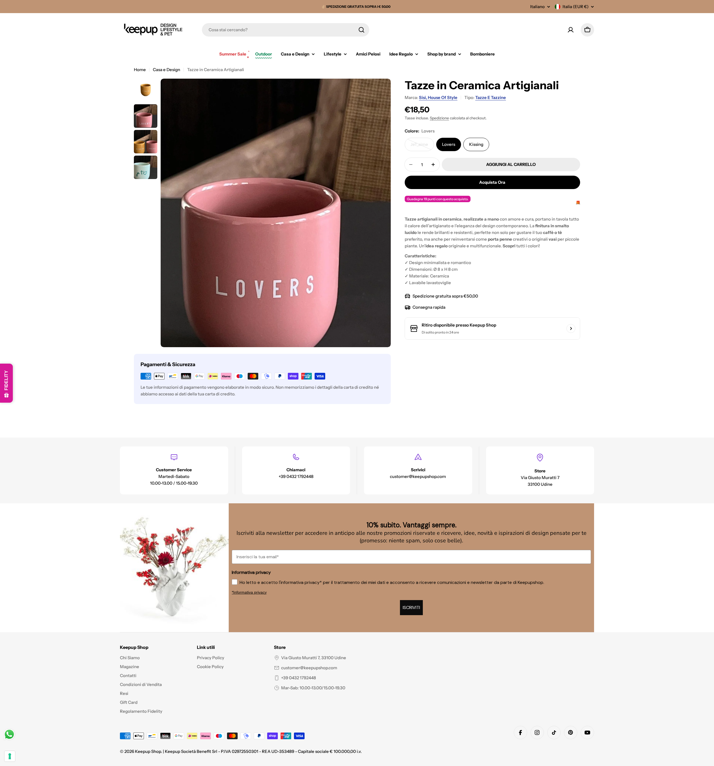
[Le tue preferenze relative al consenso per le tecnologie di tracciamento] (9, 756)
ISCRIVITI (357, 436)
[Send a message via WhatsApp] (9, 734)
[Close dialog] (445, 342)
